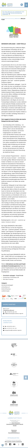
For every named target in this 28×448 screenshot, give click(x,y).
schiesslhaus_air (5, 287)
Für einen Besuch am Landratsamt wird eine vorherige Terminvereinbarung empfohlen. (13, 13)
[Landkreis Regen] (14, 412)
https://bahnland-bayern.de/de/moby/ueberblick (14, 355)
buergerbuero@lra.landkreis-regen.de (13, 330)
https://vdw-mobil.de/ (14, 345)
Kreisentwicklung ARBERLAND (13, 18)
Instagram (6, 444)
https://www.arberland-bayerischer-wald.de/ (14, 384)
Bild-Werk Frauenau (8, 279)
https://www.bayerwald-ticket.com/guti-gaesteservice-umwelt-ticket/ (14, 364)
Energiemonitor (23, 444)
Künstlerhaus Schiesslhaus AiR (11, 277)
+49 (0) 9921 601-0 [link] (15, 423)
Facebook (10, 444)
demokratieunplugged (7, 285)
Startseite (3, 18)
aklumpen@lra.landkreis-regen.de (15, 313)
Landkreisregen (5, 291)
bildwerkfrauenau (6, 289)
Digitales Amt (19, 444)
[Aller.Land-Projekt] (14, 33)
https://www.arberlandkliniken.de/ (14, 374)
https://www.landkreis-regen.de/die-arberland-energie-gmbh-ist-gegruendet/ (14, 403)
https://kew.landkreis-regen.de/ (14, 393)
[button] (2, 445)
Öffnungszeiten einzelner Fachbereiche (13, 441)
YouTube (14, 444)
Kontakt (14, 425)
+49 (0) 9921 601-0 (11, 326)
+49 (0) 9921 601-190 (12, 312)
